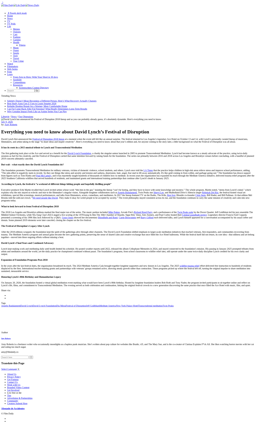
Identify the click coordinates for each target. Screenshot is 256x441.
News (10, 18)
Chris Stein (200, 195)
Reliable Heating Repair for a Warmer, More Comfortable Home (37, 106)
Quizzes (17, 31)
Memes (16, 29)
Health (16, 42)
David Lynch (26, 306)
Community (12, 401)
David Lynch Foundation (79, 153)
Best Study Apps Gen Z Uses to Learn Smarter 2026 (31, 103)
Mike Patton (114, 212)
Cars (15, 34)
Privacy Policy (14, 377)
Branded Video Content (18, 387)
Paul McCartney (43, 175)
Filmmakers (12, 66)
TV (8, 21)
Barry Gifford (147, 217)
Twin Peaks (168, 306)
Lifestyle (5, 116)
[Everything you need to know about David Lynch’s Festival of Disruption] (21, 332)
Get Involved (13, 390)
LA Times (148, 170)
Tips (9, 395)
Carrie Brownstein (127, 217)
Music (16, 47)
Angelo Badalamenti (127, 192)
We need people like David (45, 198)
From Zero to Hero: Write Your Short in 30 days (35, 77)
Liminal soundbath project (194, 215)
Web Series (12, 69)
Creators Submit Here (17, 403)
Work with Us (13, 385)
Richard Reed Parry (143, 212)
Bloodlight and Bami (108, 217)
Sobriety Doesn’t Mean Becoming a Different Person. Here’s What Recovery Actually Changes (51, 101)
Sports (16, 53)
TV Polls (11, 24)
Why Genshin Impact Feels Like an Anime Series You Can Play (37, 111)
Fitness (22, 45)
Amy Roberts (11, 124)
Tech (15, 55)
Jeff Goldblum (93, 306)
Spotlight (17, 79)
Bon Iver (171, 195)
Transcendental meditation (150, 306)
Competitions (19, 82)
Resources (18, 85)
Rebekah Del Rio (210, 192)
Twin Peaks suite (185, 212)
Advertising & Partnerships (19, 398)
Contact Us (12, 382)
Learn (10, 74)
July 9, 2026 (7, 122)
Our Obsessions (25, 116)
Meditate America (108, 306)
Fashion (16, 37)
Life (9, 26)
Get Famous (13, 379)
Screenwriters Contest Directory (34, 87)
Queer (16, 50)
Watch (10, 63)
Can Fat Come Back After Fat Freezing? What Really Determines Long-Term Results (47, 109)
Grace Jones (67, 217)
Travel (16, 58)
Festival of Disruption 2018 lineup (48, 139)
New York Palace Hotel (127, 306)
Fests (9, 71)
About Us (11, 374)
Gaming (17, 39)
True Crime (18, 61)
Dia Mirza (61, 306)
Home (10, 16)
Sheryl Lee (158, 192)
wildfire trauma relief (189, 266)
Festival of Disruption (76, 306)
